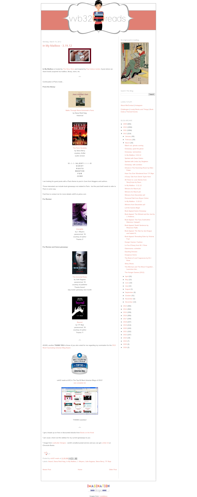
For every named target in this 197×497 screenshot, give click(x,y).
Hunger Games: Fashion (134, 242)
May (127, 279)
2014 (125, 309)
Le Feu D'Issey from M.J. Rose (136, 245)
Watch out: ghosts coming (134, 145)
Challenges (125, 109)
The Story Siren (68, 69)
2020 (125, 328)
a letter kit (105, 443)
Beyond (79, 322)
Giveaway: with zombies (133, 165)
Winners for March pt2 (133, 192)
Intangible (79, 229)
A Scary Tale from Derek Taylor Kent (138, 177)
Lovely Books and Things (139, 109)
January (128, 136)
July (126, 286)
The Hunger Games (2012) (134, 272)
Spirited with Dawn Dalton (134, 158)
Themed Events (132, 112)
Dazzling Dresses (131, 252)
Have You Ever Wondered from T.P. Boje (139, 173)
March (127, 143)
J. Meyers (80, 461)
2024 (125, 341)
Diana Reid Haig (59, 461)
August (128, 289)
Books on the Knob (87, 432)
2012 (125, 133)
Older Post (113, 469)
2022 (125, 335)
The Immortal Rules (80, 277)
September (129, 292)
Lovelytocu (103, 496)
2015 (125, 312)
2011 (125, 130)
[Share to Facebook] (76, 458)
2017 (125, 319)
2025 (125, 344)
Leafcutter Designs (59, 443)
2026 (125, 347)
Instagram (138, 105)
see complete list (80, 383)
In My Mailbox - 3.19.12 (133, 201)
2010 (125, 127)
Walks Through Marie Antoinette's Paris (80, 110)
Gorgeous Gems (131, 255)
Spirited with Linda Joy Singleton (136, 161)
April (127, 276)
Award (50, 461)
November (129, 299)
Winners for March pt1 (133, 188)
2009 (125, 124)
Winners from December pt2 (135, 195)
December (129, 302)
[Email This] (70, 458)
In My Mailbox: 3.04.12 (133, 155)
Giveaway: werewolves (133, 152)
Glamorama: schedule (133, 248)
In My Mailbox (71, 461)
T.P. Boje (108, 461)
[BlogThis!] (72, 458)
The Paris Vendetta (80, 148)
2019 (125, 325)
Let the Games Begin (132, 208)
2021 (125, 331)
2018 (125, 322)
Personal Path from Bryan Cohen (137, 198)
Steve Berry (100, 461)
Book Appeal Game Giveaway (135, 211)
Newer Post (47, 469)
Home (80, 469)
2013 (125, 306)
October (128, 295)
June (127, 283)
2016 (125, 315)
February (128, 139)
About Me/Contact (127, 105)
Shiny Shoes (129, 264)
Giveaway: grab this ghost (134, 149)
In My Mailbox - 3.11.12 (133, 185)
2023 (125, 338)
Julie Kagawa (90, 461)
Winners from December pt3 (135, 204)
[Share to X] (74, 458)
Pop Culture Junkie (93, 69)
